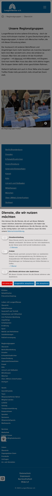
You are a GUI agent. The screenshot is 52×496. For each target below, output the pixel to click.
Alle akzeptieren (42, 283)
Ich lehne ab (7, 283)
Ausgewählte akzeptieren (24, 283)
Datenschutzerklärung (15, 231)
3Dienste (13, 247)
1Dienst (12, 266)
